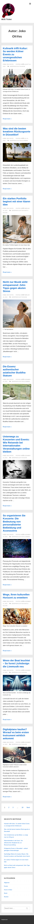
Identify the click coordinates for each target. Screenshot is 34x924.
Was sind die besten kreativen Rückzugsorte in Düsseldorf (16, 131)
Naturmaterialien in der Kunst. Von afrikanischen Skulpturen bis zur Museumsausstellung (13, 843)
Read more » (7, 119)
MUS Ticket (6, 19)
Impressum (4, 919)
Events (6, 886)
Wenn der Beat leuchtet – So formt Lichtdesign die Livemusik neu (16, 663)
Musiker (6, 896)
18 (22, 807)
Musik (23, 66)
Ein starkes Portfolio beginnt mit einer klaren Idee (16, 201)
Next (28, 807)
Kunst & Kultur (8, 889)
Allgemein (24, 140)
